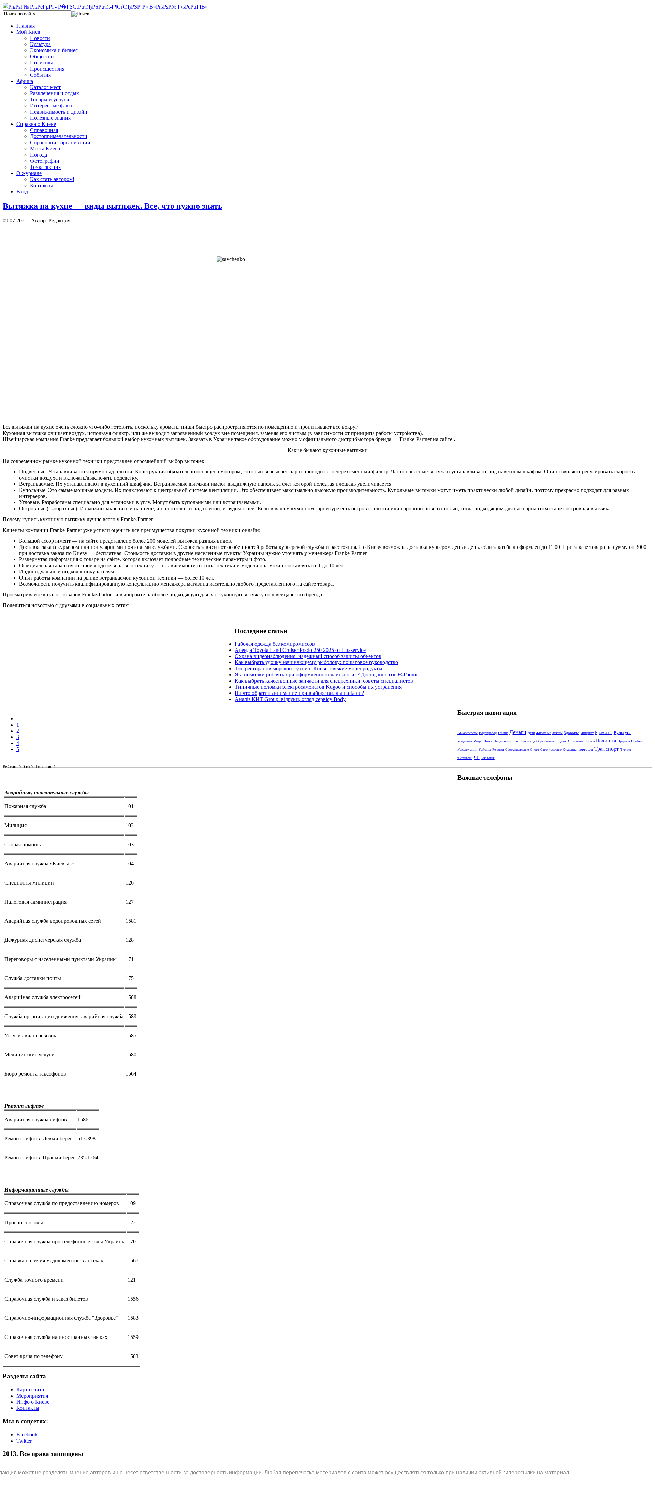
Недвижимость (505, 741)
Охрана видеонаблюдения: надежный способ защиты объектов (308, 656)
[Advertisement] (119, 239)
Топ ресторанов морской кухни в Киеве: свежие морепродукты (308, 668)
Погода (589, 741)
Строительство (551, 749)
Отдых (561, 741)
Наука (488, 741)
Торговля (585, 749)
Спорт (534, 749)
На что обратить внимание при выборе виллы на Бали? (299, 693)
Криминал (603, 732)
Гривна (503, 733)
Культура (622, 732)
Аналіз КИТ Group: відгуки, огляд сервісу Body (290, 699)
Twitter (24, 1441)
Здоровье (571, 733)
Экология (488, 758)
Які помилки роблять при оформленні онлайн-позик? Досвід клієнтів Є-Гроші (326, 674)
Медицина (464, 741)
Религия (498, 749)
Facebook (27, 1434)
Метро (477, 741)
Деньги (517, 732)
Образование (545, 741)
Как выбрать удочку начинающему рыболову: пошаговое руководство (316, 662)
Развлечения (467, 749)
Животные (543, 733)
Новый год (527, 741)
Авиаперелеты (467, 733)
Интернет (587, 733)
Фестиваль (464, 758)
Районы (485, 749)
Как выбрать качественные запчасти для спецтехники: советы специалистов (324, 681)
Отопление (575, 741)
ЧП (477, 757)
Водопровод (488, 733)
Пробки (636, 741)
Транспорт (606, 749)
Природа (623, 741)
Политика (606, 740)
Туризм (625, 749)
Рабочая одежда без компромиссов (275, 644)
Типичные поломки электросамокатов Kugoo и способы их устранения (318, 687)
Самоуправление (517, 749)
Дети (531, 733)
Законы (557, 733)
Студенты (570, 749)
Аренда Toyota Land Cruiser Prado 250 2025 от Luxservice (300, 650)
